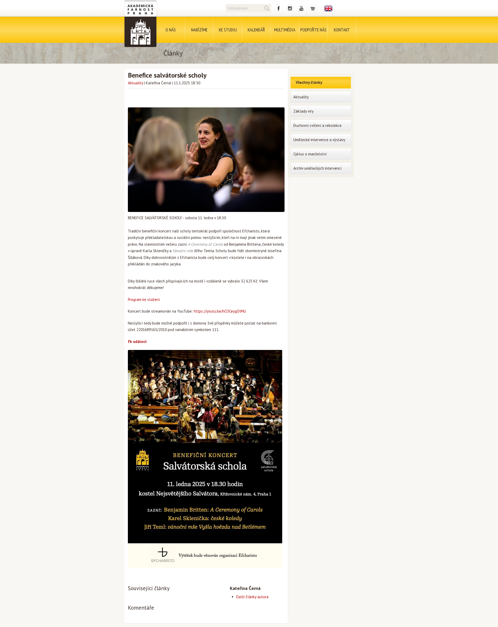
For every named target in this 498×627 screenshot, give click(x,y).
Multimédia (284, 30)
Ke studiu (228, 30)
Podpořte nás (313, 30)
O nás (170, 30)
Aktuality (135, 82)
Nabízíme (199, 30)
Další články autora (252, 596)
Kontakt (342, 30)
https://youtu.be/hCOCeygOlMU (220, 311)
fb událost (137, 341)
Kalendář (256, 30)
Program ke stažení (144, 299)
